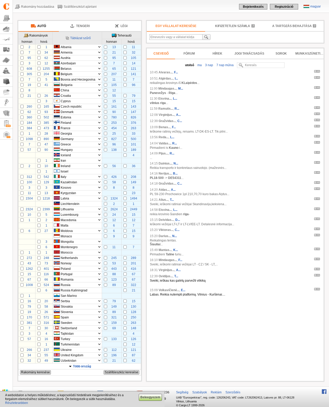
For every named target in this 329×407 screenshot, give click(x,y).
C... (179, 121)
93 (46, 112)
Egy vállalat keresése (176, 26)
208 (133, 177)
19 (29, 85)
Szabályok (199, 392)
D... (177, 220)
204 (46, 74)
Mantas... (165, 250)
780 (114, 117)
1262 (29, 269)
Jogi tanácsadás (249, 53)
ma (199, 65)
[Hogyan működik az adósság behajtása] (315, 26)
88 (114, 274)
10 (46, 166)
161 (114, 106)
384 (29, 128)
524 (46, 285)
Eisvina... (164, 98)
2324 (29, 209)
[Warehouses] (6, 134)
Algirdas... (166, 78)
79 (133, 96)
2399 (46, 209)
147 (133, 112)
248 (46, 258)
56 (114, 166)
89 (114, 285)
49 (46, 360)
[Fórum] (6, 71)
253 (114, 123)
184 (29, 123)
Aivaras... (165, 72)
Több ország (82, 366)
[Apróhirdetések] (6, 92)
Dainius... (165, 163)
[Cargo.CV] (6, 123)
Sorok (281, 53)
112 (114, 350)
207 (114, 74)
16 (29, 301)
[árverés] (6, 102)
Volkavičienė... (169, 290)
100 (29, 182)
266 (29, 350)
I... (176, 78)
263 (133, 128)
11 (133, 47)
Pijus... (163, 153)
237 (46, 350)
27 (46, 231)
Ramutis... (165, 108)
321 (114, 317)
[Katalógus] (6, 81)
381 (29, 323)
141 (133, 74)
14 (133, 63)
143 (133, 106)
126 (133, 339)
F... (176, 72)
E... (183, 290)
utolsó (189, 65)
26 (46, 96)
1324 (114, 198)
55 (114, 96)
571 (46, 317)
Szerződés (232, 392)
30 (46, 328)
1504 (29, 198)
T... (172, 200)
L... (175, 98)
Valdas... (165, 143)
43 (29, 263)
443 (114, 269)
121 (133, 69)
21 (114, 52)
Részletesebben (16, 403)
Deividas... (166, 220)
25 (114, 133)
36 (133, 166)
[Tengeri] (6, 28)
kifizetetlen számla (232, 26)
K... (175, 250)
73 (46, 263)
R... (177, 108)
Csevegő (161, 53)
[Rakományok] (6, 18)
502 (46, 117)
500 (133, 139)
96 (133, 85)
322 (133, 285)
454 (114, 128)
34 (46, 52)
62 (46, 58)
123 (114, 279)
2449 (133, 209)
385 (46, 123)
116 (46, 274)
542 (46, 177)
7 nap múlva (225, 65)
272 (29, 258)
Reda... (164, 137)
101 (133, 144)
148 (133, 328)
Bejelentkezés (253, 6)
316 (46, 323)
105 (133, 58)
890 (46, 139)
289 (133, 258)
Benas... (164, 127)
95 (29, 58)
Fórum (189, 53)
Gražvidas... (167, 121)
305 (29, 74)
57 (29, 150)
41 (46, 85)
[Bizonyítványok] (6, 113)
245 (114, 258)
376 (133, 123)
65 (114, 69)
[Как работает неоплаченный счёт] (253, 26)
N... (175, 163)
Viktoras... (166, 230)
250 (133, 317)
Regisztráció (284, 6)
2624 (114, 209)
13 (114, 47)
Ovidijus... (166, 276)
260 (29, 106)
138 (114, 150)
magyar (315, 6)
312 (29, 177)
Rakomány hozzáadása (37, 6)
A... (178, 115)
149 (133, 182)
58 (114, 182)
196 (114, 355)
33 (133, 133)
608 (29, 69)
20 (46, 301)
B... (175, 173)
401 (46, 269)
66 (46, 279)
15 (114, 101)
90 (114, 112)
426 (114, 177)
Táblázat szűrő (80, 38)
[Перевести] (317, 72)
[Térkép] (6, 60)
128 (133, 312)
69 (114, 328)
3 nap (208, 65)
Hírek (217, 53)
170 (29, 317)
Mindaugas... (167, 88)
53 (114, 263)
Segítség (182, 392)
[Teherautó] (6, 50)
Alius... (163, 200)
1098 (29, 139)
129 (46, 182)
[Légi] (6, 39)
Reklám (216, 392)
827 (114, 139)
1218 (46, 198)
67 (133, 274)
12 (46, 63)
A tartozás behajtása (292, 26)
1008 (29, 285)
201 (133, 263)
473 (46, 128)
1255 (46, 69)
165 (46, 106)
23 (133, 193)
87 (133, 355)
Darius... (165, 236)
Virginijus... (167, 115)
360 (29, 117)
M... (180, 88)
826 (133, 117)
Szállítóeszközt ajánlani (80, 6)
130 (133, 306)
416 (133, 269)
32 (133, 52)
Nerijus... (165, 173)
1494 (133, 198)
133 (114, 339)
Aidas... (164, 190)
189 (133, 150)
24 (114, 215)
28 (46, 133)
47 (46, 144)
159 (114, 323)
